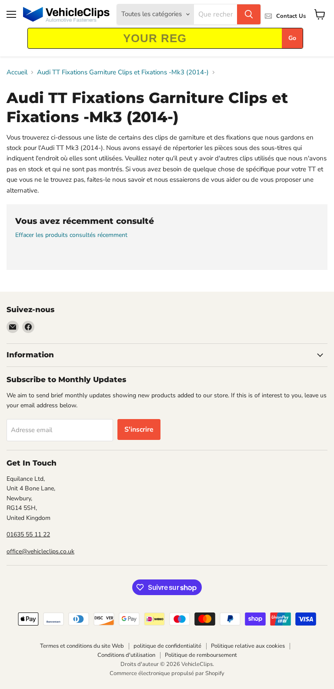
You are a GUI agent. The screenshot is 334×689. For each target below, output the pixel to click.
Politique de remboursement (201, 655)
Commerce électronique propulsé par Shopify (167, 673)
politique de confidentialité (167, 646)
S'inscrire (139, 429)
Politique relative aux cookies (248, 646)
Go (292, 38)
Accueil (17, 72)
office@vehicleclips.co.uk (40, 551)
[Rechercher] (249, 14)
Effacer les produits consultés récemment (71, 235)
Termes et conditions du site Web (82, 646)
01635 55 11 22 (28, 534)
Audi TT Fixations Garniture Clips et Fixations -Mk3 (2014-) (123, 72)
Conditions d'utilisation (126, 655)
